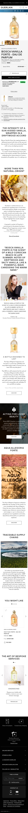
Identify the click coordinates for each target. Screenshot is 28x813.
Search (21, 778)
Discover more (13, 743)
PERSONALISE (14, 701)
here (21, 108)
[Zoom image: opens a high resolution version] (26, 14)
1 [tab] (13, 662)
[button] (26, 2)
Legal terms (6, 800)
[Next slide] (26, 616)
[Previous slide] (2, 616)
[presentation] (13, 662)
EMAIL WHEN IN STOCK (14, 77)
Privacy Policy (13, 800)
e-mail (11, 109)
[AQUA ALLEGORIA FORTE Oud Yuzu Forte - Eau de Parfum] (14, 618)
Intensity (4, 62)
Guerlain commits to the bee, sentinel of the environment (14, 120)
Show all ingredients (14, 236)
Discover (14, 393)
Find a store (14, 91)
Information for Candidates (13, 806)
